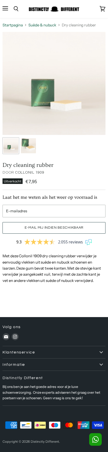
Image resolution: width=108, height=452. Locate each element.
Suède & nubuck (42, 25)
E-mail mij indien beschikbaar (54, 227)
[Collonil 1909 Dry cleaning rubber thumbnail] (11, 146)
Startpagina (13, 25)
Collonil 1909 (29, 172)
